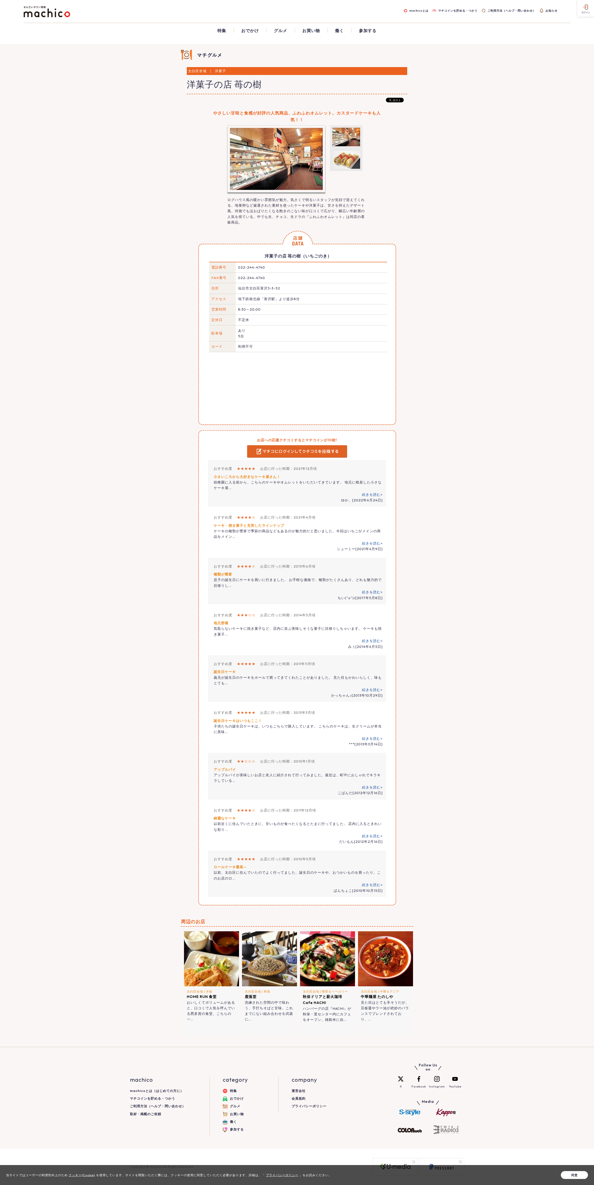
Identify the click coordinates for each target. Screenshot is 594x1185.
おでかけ (250, 31)
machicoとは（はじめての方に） (157, 1091)
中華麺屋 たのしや (377, 996)
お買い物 (311, 31)
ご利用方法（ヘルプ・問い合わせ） (511, 10)
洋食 (209, 991)
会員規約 (299, 1098)
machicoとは (418, 10)
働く (339, 31)
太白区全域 (195, 991)
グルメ (280, 31)
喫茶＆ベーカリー (335, 991)
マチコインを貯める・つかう (458, 10)
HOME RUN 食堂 (202, 996)
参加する (368, 31)
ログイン (585, 12)
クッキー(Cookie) (82, 1175)
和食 (267, 991)
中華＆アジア (389, 991)
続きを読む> (372, 494)
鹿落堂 (251, 996)
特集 (221, 31)
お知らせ (552, 10)
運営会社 (299, 1091)
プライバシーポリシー (309, 1106)
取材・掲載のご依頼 (145, 1114)
